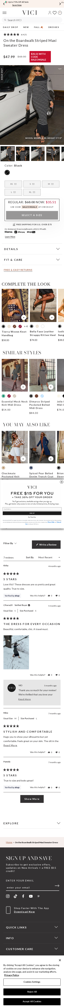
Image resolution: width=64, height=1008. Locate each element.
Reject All (32, 992)
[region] (32, 981)
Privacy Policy (11, 975)
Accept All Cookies (32, 1002)
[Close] (60, 960)
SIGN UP (31, 513)
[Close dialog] (61, 482)
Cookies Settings (32, 982)
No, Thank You (32, 517)
